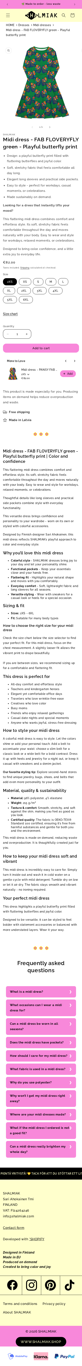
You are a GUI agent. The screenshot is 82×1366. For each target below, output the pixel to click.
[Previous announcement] (7, 4)
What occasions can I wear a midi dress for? (36, 1007)
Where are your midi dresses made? (38, 1114)
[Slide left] (32, 127)
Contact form (13, 1228)
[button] (8, 15)
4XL (55, 290)
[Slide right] (49, 127)
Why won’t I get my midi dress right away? (37, 1098)
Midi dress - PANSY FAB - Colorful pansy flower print (39, 369)
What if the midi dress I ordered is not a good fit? (39, 1130)
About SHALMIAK (17, 1312)
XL (9, 290)
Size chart (10, 314)
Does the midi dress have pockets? (37, 1042)
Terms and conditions (20, 1304)
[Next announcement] (74, 4)
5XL (10, 299)
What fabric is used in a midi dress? (37, 1069)
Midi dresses (42, 25)
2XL (24, 290)
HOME (10, 25)
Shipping (24, 268)
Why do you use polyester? (31, 1082)
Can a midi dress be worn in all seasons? (34, 1026)
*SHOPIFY (36, 1239)
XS (25, 281)
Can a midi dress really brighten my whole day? (38, 1149)
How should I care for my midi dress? (38, 1056)
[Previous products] (66, 361)
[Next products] (74, 361)
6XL (26, 299)
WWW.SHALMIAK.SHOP (41, 1342)
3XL (39, 290)
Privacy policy (54, 1304)
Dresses (23, 25)
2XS (10, 281)
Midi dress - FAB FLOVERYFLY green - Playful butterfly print (38, 32)
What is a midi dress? (26, 992)
